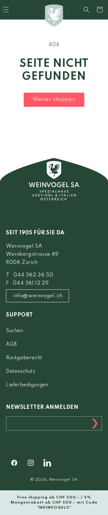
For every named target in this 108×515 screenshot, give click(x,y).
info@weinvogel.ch (37, 295)
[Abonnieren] (95, 423)
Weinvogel (59, 480)
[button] (86, 9)
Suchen (14, 330)
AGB (11, 344)
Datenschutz (20, 371)
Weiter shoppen (54, 99)
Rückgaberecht (24, 358)
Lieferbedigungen (27, 385)
